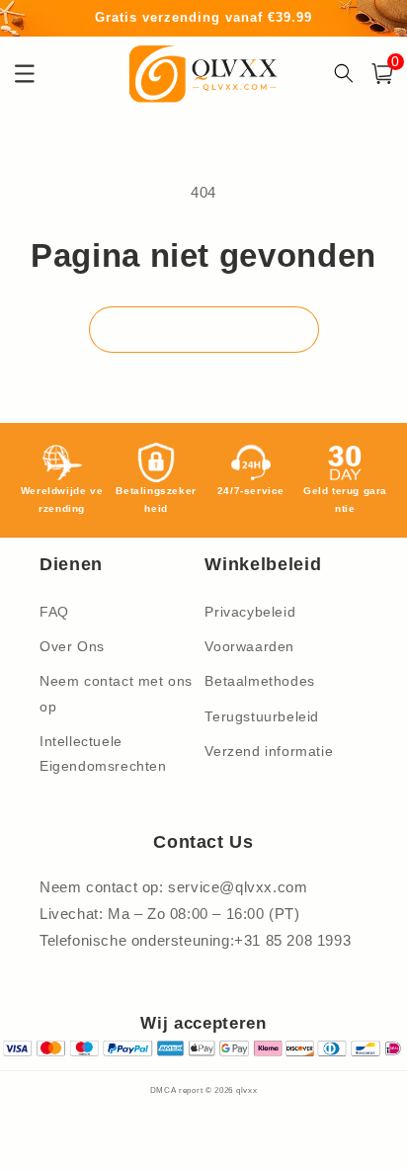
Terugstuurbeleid (261, 716)
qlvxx (247, 1090)
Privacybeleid (249, 612)
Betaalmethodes (259, 681)
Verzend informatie (268, 751)
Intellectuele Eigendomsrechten (103, 753)
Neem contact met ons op (116, 693)
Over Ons (72, 646)
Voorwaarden (249, 646)
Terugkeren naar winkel (204, 329)
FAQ (54, 612)
